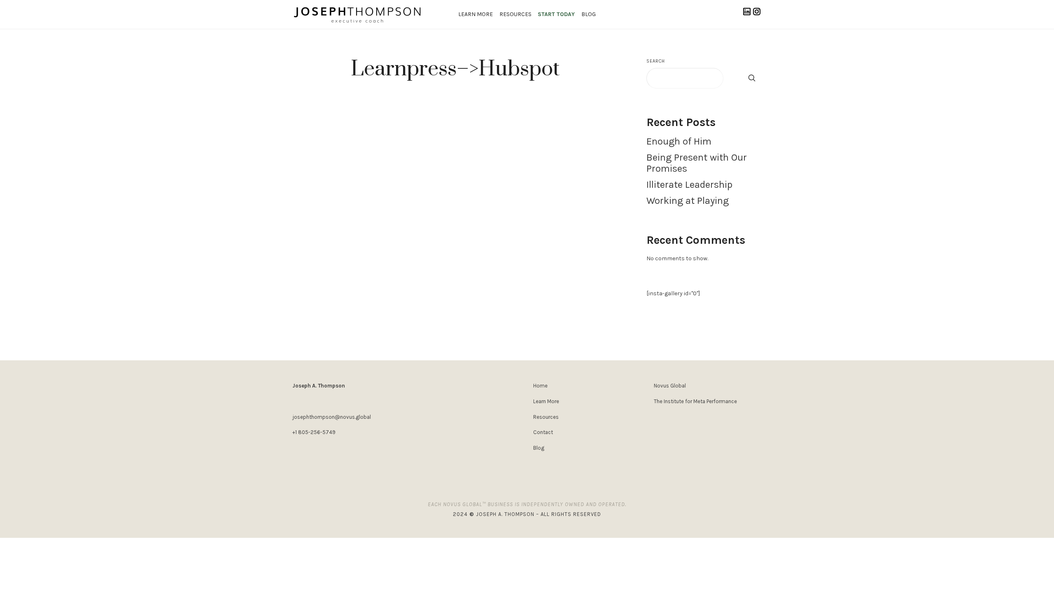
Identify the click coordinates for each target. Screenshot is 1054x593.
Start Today (556, 14)
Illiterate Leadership (689, 184)
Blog (588, 14)
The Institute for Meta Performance (695, 401)
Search (655, 61)
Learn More (475, 14)
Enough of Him (678, 141)
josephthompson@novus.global (331, 417)
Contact (543, 432)
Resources (515, 14)
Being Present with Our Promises (696, 163)
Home (540, 386)
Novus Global (670, 386)
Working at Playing (687, 200)
